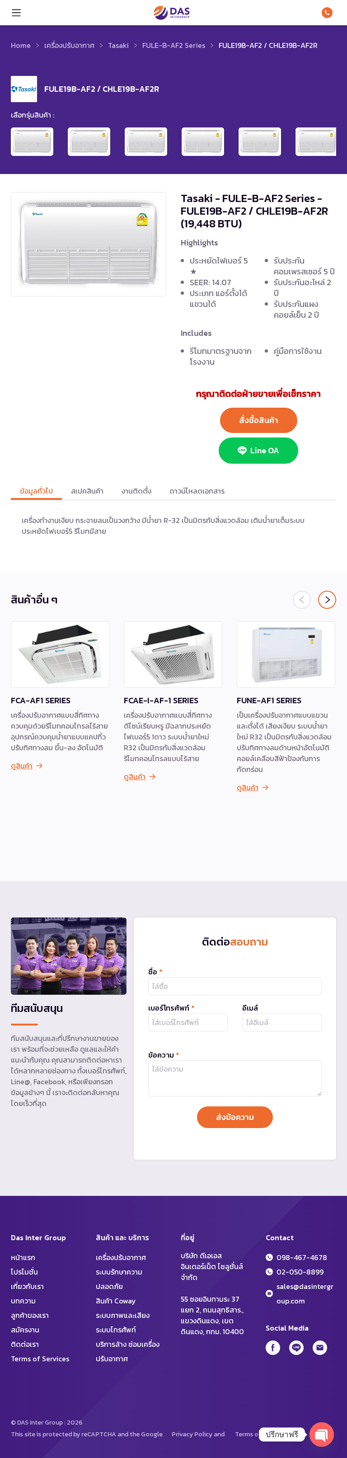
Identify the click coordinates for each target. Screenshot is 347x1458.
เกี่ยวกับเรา (27, 1286)
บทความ (23, 1300)
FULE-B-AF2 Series (173, 45)
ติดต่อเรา (25, 1344)
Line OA (264, 450)
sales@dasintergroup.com (305, 1293)
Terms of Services (40, 1358)
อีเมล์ (250, 1007)
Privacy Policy (192, 1434)
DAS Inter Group (172, 12)
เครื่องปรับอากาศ (69, 45)
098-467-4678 (329, 12)
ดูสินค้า (22, 765)
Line (296, 1347)
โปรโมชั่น (24, 1271)
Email (320, 1347)
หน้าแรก (23, 1257)
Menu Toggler (16, 12)
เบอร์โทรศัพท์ (171, 1007)
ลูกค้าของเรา (30, 1315)
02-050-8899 (300, 1271)
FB (273, 1347)
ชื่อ (155, 971)
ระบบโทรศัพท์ (116, 1329)
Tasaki (118, 45)
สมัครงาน (25, 1329)
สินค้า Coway (116, 1300)
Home (21, 45)
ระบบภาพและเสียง (123, 1315)
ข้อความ (163, 1054)
